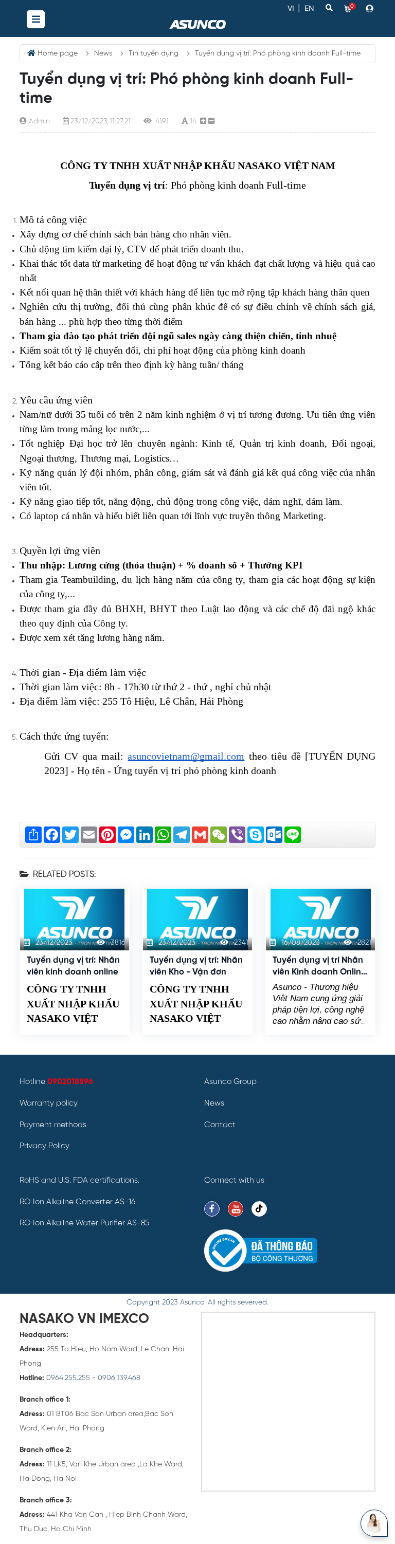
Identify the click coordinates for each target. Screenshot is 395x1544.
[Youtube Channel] (235, 1209)
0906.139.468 (119, 1378)
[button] (370, 8)
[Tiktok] (259, 1209)
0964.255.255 (68, 1378)
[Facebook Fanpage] (212, 1209)
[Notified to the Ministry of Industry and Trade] (260, 1250)
